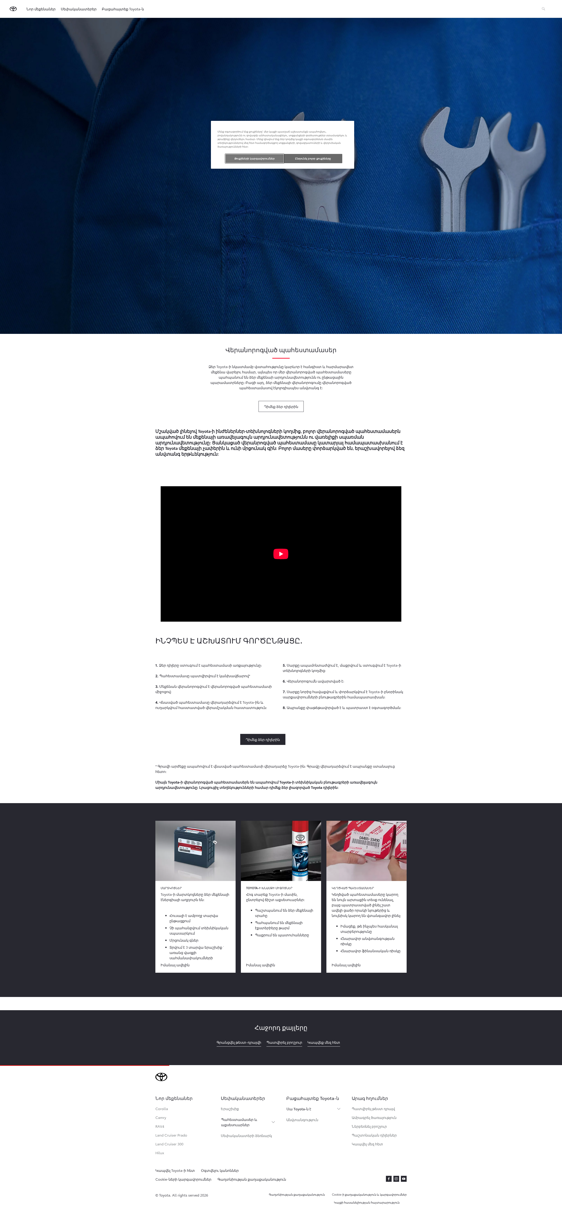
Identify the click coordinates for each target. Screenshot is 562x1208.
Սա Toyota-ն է (299, 1108)
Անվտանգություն (302, 1119)
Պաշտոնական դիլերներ (374, 1134)
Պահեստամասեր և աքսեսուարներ (239, 1122)
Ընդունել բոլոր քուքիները (313, 158)
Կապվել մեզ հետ (367, 1143)
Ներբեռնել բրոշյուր (369, 1126)
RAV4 (159, 1126)
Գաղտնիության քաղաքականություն (297, 1194)
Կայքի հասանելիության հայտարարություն (367, 1202)
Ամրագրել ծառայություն (374, 1117)
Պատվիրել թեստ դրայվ (373, 1108)
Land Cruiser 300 (169, 1143)
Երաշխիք (230, 1108)
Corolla (161, 1108)
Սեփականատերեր (79, 8)
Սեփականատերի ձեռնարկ (246, 1135)
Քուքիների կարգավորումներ (254, 158)
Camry (160, 1117)
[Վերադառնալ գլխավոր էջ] (13, 8)
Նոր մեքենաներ (41, 8)
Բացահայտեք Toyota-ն (123, 8)
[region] (282, 145)
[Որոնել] (543, 9)
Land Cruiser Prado (171, 1134)
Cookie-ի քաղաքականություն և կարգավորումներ (369, 1194)
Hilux (159, 1152)
